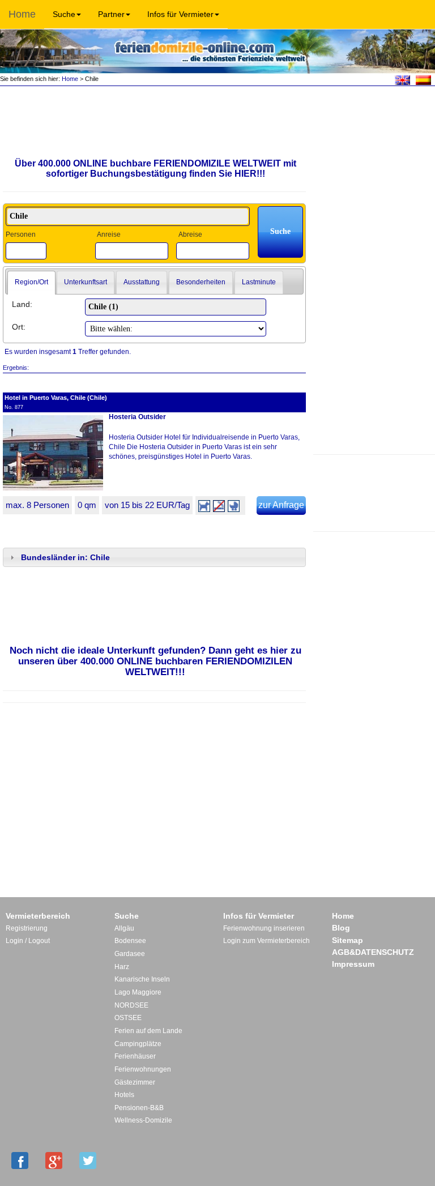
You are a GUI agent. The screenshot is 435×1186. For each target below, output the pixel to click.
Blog (341, 927)
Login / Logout (28, 941)
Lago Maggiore (137, 992)
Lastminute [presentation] (259, 282)
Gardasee (129, 954)
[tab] (31, 283)
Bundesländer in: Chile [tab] (65, 557)
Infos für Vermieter (180, 14)
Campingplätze (137, 1044)
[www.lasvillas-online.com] (423, 79)
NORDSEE (131, 1005)
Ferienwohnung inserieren (264, 928)
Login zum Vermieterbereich (266, 941)
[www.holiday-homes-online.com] (402, 79)
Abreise (190, 234)
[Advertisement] (374, 491)
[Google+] (53, 1160)
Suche (64, 14)
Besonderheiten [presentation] (200, 282)
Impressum (353, 964)
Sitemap (347, 940)
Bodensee (130, 941)
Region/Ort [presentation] (31, 282)
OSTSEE (128, 1018)
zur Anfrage (281, 505)
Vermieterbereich (38, 915)
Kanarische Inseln (142, 979)
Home (22, 14)
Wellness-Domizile (143, 1120)
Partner (111, 14)
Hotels (124, 1095)
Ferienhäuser (135, 1056)
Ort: (18, 326)
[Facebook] (19, 1160)
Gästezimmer (134, 1082)
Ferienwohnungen (142, 1069)
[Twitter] (87, 1160)
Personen (21, 234)
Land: (22, 304)
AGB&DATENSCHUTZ (373, 952)
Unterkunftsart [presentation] (85, 282)
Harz (121, 967)
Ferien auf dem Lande (148, 1031)
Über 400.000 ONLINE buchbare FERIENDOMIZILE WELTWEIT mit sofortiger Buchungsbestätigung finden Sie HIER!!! (155, 168)
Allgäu (124, 928)
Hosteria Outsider (137, 417)
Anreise (109, 234)
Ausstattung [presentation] (141, 282)
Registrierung (27, 928)
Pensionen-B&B (139, 1108)
